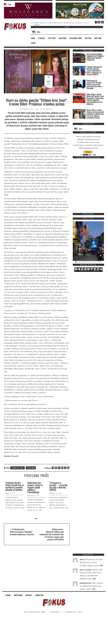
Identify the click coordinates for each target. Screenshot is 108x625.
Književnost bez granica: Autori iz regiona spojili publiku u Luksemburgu (35, 487)
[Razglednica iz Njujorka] (88, 241)
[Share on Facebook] (53, 467)
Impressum (18, 595)
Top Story (52, 38)
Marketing (39, 595)
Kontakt (29, 595)
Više (22, 508)
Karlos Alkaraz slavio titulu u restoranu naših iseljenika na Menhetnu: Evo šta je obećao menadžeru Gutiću (95, 114)
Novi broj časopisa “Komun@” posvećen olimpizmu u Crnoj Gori (22, 533)
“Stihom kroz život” (17, 467)
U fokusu (41, 38)
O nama (8, 595)
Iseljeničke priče (75, 38)
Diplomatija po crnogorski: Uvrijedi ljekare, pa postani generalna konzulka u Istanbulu (94, 84)
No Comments (47, 109)
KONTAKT (55, 612)
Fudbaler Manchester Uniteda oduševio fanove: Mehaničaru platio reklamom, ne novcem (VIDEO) (94, 70)
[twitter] (99, 22)
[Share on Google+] (59, 467)
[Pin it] (62, 467)
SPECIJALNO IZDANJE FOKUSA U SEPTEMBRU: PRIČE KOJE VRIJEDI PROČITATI (95, 57)
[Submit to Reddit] (65, 467)
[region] (28, 11)
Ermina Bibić (31, 467)
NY (38, 109)
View (101, 565)
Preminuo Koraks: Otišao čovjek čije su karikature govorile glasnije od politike (14, 486)
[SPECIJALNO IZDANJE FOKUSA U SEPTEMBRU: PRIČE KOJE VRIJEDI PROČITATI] (79, 58)
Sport (33, 43)
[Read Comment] (75, 561)
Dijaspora (62, 38)
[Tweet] (56, 467)
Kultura (88, 38)
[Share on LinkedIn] (68, 467)
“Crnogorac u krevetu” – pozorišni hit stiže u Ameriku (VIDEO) (58, 486)
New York (97, 38)
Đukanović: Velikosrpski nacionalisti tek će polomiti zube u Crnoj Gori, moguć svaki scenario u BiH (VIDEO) (51, 535)
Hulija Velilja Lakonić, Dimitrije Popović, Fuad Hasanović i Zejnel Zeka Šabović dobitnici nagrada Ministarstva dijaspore (95, 99)
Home (33, 38)
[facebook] (96, 22)
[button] (28, 11)
